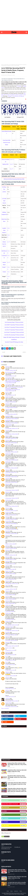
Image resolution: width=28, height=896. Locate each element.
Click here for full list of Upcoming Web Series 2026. (14, 179)
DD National (21, 96)
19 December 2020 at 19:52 (11, 646)
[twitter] (20, 716)
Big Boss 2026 (5, 164)
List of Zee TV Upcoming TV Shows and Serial (14, 329)
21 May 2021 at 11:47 (10, 664)
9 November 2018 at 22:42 (11, 482)
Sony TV (9, 94)
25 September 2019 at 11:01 (11, 583)
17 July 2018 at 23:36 (10, 382)
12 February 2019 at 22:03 (11, 533)
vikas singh (7, 585)
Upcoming (6, 64)
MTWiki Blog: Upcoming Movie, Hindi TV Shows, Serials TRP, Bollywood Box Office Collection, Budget (15, 894)
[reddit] (7, 722)
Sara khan (7, 525)
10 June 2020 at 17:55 (10, 594)
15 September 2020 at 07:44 (11, 625)
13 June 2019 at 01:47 (10, 579)
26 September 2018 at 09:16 (11, 434)
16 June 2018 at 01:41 (10, 376)
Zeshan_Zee (8, 621)
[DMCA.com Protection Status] (5, 837)
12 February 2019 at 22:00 (11, 529)
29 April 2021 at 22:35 (10, 654)
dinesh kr (7, 392)
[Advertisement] (14, 15)
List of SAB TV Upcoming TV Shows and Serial (14, 324)
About (11, 891)
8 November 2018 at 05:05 (11, 476)
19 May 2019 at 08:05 (10, 569)
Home (2, 64)
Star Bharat (15, 96)
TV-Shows (16, 345)
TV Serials (19, 86)
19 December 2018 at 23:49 (11, 490)
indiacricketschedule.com (6, 847)
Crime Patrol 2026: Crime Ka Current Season (6, 142)
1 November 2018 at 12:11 (11, 472)
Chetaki (4, 271)
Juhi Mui (4, 191)
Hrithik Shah (4, 75)
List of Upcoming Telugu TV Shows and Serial (14, 322)
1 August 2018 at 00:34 (10, 402)
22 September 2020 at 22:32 (11, 630)
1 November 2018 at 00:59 (11, 468)
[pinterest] (20, 719)
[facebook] (7, 716)
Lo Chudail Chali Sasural (4, 200)
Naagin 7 (4, 267)
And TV (8, 241)
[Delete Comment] (16, 370)
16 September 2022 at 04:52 (11, 701)
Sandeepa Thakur (9, 627)
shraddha (7, 632)
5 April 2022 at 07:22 (10, 696)
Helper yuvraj (8, 571)
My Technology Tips (9, 372)
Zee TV (5, 94)
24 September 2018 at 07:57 (11, 428)
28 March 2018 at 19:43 (10, 370)
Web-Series (12, 825)
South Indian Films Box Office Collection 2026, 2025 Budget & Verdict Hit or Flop (17, 783)
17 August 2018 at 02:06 (10, 407)
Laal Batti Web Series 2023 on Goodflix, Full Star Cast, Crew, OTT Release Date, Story (17, 884)
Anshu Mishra (8, 521)
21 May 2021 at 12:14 (10, 670)
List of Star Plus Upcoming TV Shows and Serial (14, 334)
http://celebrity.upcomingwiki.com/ (12, 381)
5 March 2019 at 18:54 (10, 544)
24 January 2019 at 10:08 (11, 519)
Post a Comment (5, 708)
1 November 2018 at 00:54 (11, 452)
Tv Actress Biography (11, 380)
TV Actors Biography (11, 387)
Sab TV (21, 94)
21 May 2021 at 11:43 (10, 660)
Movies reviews (8, 648)
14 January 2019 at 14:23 (11, 510)
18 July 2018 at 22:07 (10, 390)
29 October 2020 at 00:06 (11, 640)
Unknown (7, 366)
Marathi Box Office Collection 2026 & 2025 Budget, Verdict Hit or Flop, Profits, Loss (17, 777)
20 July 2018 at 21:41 (10, 395)
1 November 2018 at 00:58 (11, 460)
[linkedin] (7, 719)
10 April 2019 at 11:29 (10, 563)
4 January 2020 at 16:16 (10, 589)
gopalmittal (7, 416)
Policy (21, 891)
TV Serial (12, 345)
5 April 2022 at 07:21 (10, 688)
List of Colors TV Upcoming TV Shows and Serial (14, 332)
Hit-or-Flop (12, 807)
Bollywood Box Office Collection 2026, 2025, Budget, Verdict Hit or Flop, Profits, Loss (17, 765)
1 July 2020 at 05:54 (9, 611)
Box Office (12, 800)
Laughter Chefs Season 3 (4, 230)
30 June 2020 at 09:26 (10, 599)
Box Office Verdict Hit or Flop (12, 803)
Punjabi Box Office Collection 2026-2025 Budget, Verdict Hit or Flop (17, 771)
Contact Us (16, 891)
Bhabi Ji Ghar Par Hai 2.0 (4, 244)
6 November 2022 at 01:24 (11, 706)
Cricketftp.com (17, 847)
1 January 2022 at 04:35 (10, 675)
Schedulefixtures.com (5, 848)
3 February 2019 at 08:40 (11, 523)
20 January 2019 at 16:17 (11, 515)
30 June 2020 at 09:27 (10, 603)
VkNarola (7, 698)
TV (12, 814)
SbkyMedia (7, 652)
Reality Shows (6, 345)
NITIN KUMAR (8, 424)
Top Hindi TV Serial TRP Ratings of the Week (14, 342)
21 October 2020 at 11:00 (11, 635)
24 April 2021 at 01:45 (10, 650)
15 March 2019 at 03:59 (10, 548)
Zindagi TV (10, 96)
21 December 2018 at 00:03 (11, 506)
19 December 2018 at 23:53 (11, 498)
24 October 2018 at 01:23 (11, 438)
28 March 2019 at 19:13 (10, 555)
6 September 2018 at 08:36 (11, 423)
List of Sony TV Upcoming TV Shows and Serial (14, 327)
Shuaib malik (8, 512)
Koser (6, 656)
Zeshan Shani (8, 703)
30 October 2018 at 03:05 (11, 442)
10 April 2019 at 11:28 (10, 559)
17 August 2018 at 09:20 (10, 414)
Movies (12, 811)
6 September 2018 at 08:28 (11, 418)
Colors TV (17, 94)
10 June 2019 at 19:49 (10, 573)
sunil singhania (8, 378)
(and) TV (13, 94)
